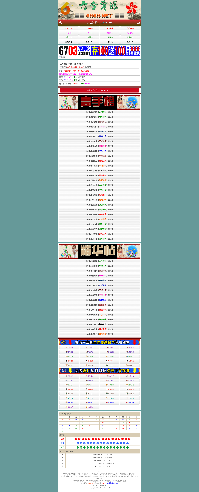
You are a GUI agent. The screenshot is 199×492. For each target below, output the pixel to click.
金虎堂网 (70, 394)
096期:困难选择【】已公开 (99, 146)
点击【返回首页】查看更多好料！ (99, 90)
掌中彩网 (131, 389)
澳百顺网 (111, 402)
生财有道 (70, 361)
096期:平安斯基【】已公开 (99, 190)
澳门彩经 (90, 380)
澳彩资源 (70, 376)
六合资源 (70, 347)
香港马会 (90, 352)
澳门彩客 (111, 376)
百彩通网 (111, 394)
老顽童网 (111, 385)
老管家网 (90, 385)
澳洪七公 (90, 402)
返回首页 (60, 22)
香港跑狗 (131, 347)
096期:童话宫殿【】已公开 (99, 280)
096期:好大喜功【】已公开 (99, 266)
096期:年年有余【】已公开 (99, 141)
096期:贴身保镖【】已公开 (99, 295)
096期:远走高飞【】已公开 (99, 324)
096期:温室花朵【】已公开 (99, 161)
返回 (138, 22)
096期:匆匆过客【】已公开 (99, 219)
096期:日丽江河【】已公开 (99, 180)
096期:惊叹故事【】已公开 (99, 329)
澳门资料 (70, 380)
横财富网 (131, 394)
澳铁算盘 (70, 407)
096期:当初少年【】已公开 (99, 171)
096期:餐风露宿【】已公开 (99, 122)
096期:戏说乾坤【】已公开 (99, 285)
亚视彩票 (90, 361)
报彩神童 (90, 407)
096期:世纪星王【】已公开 (99, 315)
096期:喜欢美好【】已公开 (99, 117)
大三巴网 (90, 394)
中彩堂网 (111, 398)
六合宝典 (111, 356)
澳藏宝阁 (70, 402)
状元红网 (131, 380)
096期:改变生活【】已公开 (99, 205)
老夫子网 (90, 398)
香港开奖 (131, 361)
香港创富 (70, 365)
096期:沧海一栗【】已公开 (99, 239)
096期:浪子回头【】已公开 (99, 271)
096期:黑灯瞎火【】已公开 (99, 276)
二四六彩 (111, 361)
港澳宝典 (70, 385)
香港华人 (131, 356)
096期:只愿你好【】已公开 (99, 175)
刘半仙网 (90, 389)
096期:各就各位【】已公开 (99, 156)
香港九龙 (90, 356)
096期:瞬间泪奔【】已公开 (99, 112)
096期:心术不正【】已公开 (99, 310)
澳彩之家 (90, 376)
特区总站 (111, 347)
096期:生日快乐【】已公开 (99, 195)
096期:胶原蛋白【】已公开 (99, 127)
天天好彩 (111, 365)
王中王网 (131, 376)
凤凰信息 (131, 352)
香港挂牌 (90, 347)
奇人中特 (131, 402)
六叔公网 (90, 365)
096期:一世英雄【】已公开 (99, 234)
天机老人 (131, 398)
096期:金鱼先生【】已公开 (99, 214)
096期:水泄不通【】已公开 (99, 320)
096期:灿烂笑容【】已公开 (99, 290)
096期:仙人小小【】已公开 (99, 224)
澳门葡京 (111, 380)
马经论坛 (70, 398)
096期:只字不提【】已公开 (99, 200)
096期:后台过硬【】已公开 (99, 185)
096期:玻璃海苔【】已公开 (99, 210)
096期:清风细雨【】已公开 (99, 151)
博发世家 (111, 352)
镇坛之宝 (70, 356)
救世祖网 (111, 389)
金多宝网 (131, 385)
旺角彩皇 (70, 352)
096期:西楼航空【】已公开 (99, 261)
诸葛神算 (70, 389)
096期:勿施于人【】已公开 (99, 229)
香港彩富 (131, 365)
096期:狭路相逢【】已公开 (99, 305)
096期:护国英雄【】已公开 (99, 132)
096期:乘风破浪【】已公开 (99, 334)
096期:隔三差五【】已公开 (99, 166)
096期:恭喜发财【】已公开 (99, 136)
